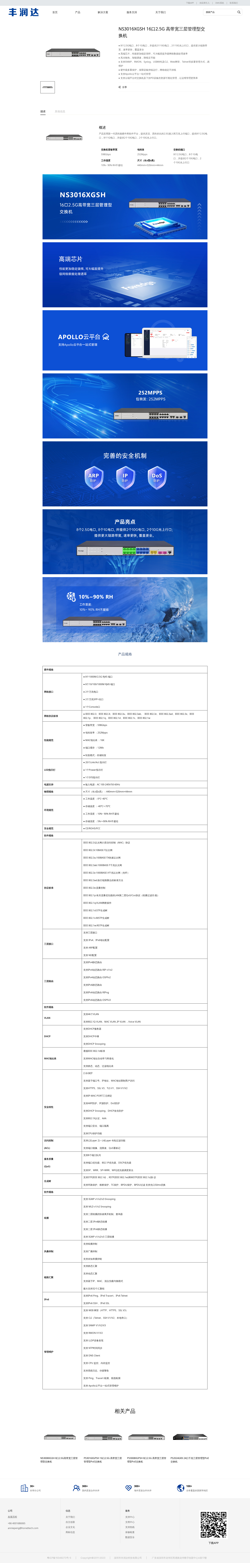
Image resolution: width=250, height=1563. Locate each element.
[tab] (43, 111)
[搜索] (239, 12)
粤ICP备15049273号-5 (59, 1557)
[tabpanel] (125, 757)
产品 (77, 12)
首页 (55, 12)
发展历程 (12, 1517)
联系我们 (234, 2)
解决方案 (103, 12)
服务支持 (132, 12)
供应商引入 (205, 2)
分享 (124, 87)
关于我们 (160, 12)
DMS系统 (219, 2)
